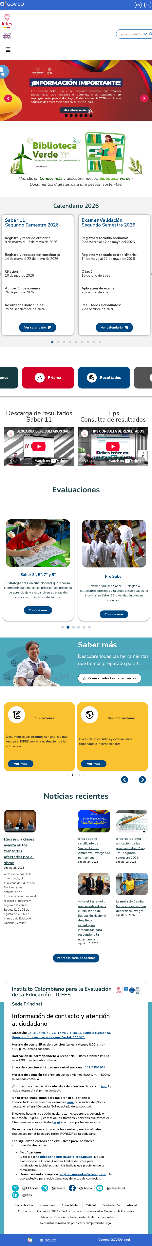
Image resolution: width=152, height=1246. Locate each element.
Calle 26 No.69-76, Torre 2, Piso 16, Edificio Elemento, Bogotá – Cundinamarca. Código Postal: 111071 (61, 1035)
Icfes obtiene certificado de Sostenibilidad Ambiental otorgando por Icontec (94, 848)
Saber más (97, 645)
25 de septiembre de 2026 (25, 307)
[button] (8, 50)
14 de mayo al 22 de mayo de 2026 (32, 257)
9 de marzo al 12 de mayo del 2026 (108, 240)
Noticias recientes (76, 796)
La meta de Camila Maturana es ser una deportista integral (131, 906)
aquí (104, 1086)
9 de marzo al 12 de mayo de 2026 (31, 240)
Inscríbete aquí (75, 107)
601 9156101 (95, 1067)
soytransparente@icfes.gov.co (83, 1174)
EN (138, 5)
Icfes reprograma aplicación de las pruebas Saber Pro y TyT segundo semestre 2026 (130, 848)
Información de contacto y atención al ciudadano (61, 1020)
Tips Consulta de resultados (113, 416)
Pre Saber (38, 577)
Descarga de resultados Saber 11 (39, 416)
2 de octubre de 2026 (101, 307)
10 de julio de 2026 (19, 274)
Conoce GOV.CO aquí (114, 1240)
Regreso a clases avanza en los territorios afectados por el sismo (19, 851)
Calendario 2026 (76, 206)
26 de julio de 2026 (23, 290)
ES (148, 5)
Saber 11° (114, 578)
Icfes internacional (47, 718)
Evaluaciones (76, 490)
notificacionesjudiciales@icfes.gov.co (64, 1157)
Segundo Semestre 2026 (32, 222)
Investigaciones (118, 718)
